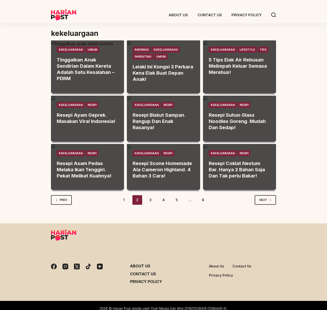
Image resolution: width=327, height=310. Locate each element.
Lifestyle (247, 49)
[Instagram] (65, 266)
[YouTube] (100, 266)
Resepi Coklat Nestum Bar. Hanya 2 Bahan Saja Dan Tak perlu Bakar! (237, 170)
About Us (140, 266)
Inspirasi (142, 49)
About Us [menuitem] (178, 15)
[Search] (273, 14)
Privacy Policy (146, 281)
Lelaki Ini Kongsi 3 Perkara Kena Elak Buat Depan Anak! (163, 73)
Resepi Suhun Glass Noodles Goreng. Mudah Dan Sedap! (237, 121)
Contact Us (143, 273)
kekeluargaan (71, 49)
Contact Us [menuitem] (209, 15)
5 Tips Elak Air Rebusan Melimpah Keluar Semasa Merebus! (238, 66)
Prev (63, 200)
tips (263, 49)
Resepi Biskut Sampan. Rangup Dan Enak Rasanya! (159, 121)
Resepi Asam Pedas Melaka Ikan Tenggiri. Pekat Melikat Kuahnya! (84, 170)
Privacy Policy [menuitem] (246, 15)
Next (263, 200)
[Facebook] (54, 266)
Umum (92, 49)
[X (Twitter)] (77, 266)
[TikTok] (88, 266)
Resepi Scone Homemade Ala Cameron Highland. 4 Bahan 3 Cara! (162, 170)
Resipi (92, 105)
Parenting (143, 56)
